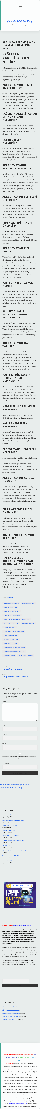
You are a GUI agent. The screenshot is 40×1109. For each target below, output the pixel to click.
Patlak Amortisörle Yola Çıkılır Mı (11, 1013)
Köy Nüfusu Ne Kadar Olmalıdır (16, 676)
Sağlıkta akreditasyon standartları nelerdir (14, 647)
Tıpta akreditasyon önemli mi (25, 655)
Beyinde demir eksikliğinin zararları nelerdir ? (13, 820)
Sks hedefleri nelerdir (9, 655)
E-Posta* (4, 734)
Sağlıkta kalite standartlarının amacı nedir (14, 651)
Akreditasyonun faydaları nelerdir (12, 615)
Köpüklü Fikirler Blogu (20, 22)
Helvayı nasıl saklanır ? (8, 815)
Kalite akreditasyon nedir (28, 623)
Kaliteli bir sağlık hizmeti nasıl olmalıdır (14, 631)
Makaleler (10, 597)
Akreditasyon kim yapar (28, 603)
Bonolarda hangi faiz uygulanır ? (10, 835)
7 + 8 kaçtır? (6, 763)
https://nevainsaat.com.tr (8, 787)
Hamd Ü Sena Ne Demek (13, 669)
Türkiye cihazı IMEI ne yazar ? (10, 825)
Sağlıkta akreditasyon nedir (10, 643)
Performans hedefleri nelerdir (11, 639)
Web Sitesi (5, 744)
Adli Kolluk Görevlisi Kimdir (9, 1019)
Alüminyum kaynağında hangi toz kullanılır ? (13, 840)
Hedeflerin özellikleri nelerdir (11, 623)
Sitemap (19, 787)
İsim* (3, 725)
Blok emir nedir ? (6, 845)
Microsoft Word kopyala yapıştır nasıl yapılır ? (14, 850)
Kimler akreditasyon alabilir (11, 635)
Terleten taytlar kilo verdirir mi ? (10, 856)
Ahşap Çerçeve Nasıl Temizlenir (10, 1006)
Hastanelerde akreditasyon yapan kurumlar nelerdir (16, 619)
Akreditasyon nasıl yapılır (10, 607)
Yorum (4, 701)
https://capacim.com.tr (21, 784)
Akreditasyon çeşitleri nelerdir (11, 603)
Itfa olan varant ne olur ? (8, 830)
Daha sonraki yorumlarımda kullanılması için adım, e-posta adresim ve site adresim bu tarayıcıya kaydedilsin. (19, 757)
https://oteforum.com (7, 784)
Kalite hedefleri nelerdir (10, 627)
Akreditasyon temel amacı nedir (12, 611)
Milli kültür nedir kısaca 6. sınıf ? (10, 861)
